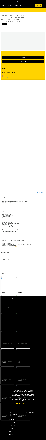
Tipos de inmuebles (13, 425)
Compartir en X (39, 195)
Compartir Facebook (40, 192)
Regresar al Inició (5, 9)
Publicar (39, 5)
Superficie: (3, 264)
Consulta (23, 57)
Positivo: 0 (4, 75)
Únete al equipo (12, 422)
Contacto (16, 5)
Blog (21, 5)
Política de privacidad (13, 432)
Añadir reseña (5, 77)
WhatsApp (23, 61)
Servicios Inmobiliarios (13, 423)
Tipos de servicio (12, 426)
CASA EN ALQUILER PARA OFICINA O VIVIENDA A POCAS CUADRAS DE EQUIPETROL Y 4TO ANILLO (7, 289)
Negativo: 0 (12, 75)
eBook (10, 431)
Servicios (10, 5)
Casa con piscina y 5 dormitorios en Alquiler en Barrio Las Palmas (23, 289)
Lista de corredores (13, 421)
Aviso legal (11, 434)
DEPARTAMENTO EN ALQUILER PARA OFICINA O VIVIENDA (7, 415)
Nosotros (4, 5)
